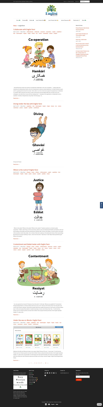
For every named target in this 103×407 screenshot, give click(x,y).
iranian (40, 33)
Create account (71, 1)
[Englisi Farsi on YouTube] (45, 375)
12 (45, 363)
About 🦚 (84, 20)
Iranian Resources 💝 (66, 20)
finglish (24, 33)
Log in (65, 1)
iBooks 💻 (32, 20)
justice (30, 173)
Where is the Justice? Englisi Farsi (25, 170)
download (50, 246)
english (53, 31)
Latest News (16, 370)
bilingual (28, 172)
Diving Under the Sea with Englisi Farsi (27, 104)
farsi (14, 33)
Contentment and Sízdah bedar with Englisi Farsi (31, 244)
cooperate (42, 31)
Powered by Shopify (57, 402)
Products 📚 (24, 20)
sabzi (33, 249)
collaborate (36, 31)
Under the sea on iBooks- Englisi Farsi (27, 320)
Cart (78, 1)
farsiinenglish (19, 33)
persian (51, 33)
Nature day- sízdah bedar (81, 39)
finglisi (29, 33)
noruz (59, 248)
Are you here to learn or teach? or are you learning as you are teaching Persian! (82, 45)
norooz (54, 248)
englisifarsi (59, 31)
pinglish (55, 33)
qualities (30, 107)
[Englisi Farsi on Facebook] (47, 373)
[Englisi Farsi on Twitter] (45, 373)
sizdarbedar (37, 249)
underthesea (36, 107)
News (15, 25)
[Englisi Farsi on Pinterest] (49, 373)
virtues (48, 173)
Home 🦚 (18, 20)
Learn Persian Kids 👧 (41, 20)
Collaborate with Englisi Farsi (24, 29)
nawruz (50, 248)
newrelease (45, 33)
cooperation (48, 31)
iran (37, 33)
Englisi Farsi (51, 402)
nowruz (14, 249)
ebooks (55, 246)
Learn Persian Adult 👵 (53, 20)
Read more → (16, 98)
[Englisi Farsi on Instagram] (51, 373)
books (33, 172)
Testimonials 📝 (76, 20)
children (37, 172)
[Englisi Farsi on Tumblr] (56, 373)
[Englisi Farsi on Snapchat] (54, 373)
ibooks (33, 33)
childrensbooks (30, 31)
